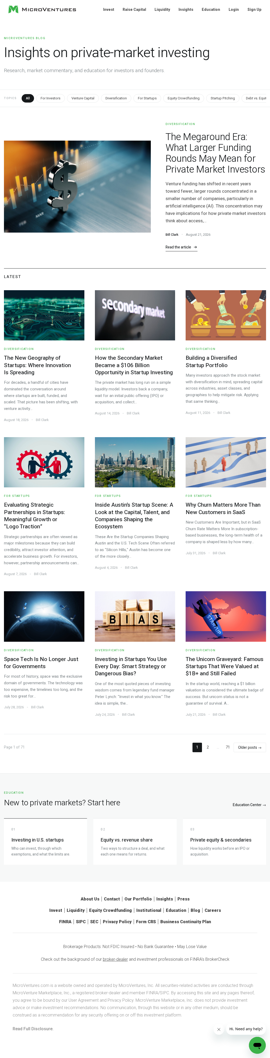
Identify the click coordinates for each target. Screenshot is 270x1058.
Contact (112, 899)
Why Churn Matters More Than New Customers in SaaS (223, 508)
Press (183, 899)
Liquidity (162, 9)
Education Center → (249, 805)
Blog (195, 910)
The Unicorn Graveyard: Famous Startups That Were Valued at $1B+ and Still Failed (224, 666)
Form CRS (146, 921)
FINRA (65, 921)
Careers (213, 910)
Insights (186, 9)
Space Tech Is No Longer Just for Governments (41, 663)
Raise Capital (134, 9)
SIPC (81, 921)
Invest (108, 9)
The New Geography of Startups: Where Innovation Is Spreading (37, 365)
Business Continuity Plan (185, 921)
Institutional (148, 910)
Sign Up (254, 9)
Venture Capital (82, 98)
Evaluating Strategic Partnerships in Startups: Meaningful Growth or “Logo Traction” (34, 516)
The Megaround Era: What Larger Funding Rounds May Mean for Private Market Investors (215, 153)
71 (228, 747)
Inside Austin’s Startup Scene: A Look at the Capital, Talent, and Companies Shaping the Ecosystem (134, 516)
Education (211, 9)
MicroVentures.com (31, 985)
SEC (94, 921)
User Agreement (84, 1000)
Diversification (116, 98)
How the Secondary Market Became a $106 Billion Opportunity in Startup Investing (134, 365)
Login (234, 9)
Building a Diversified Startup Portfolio (211, 361)
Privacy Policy (117, 921)
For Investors (50, 98)
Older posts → (250, 747)
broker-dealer (115, 959)
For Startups (147, 98)
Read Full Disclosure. (33, 1028)
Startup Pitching (223, 98)
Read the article (178, 247)
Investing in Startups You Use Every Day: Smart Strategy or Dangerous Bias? (131, 666)
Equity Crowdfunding (184, 98)
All (28, 98)
